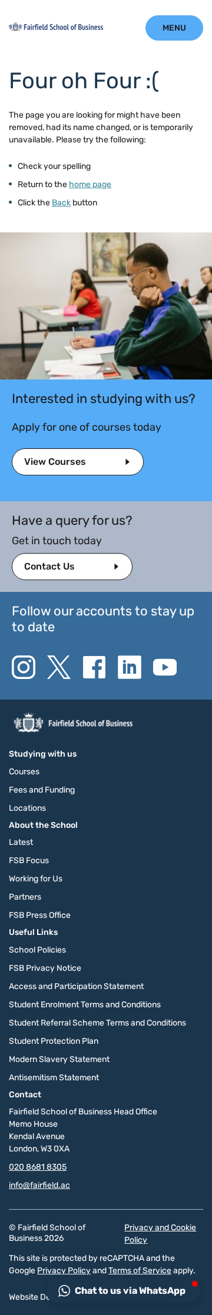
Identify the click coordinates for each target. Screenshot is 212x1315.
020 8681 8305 (38, 1167)
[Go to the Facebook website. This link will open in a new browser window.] (94, 667)
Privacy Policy (64, 1271)
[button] (123, 1291)
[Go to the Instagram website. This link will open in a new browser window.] (23, 667)
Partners (25, 897)
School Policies (37, 950)
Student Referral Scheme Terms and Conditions (97, 1023)
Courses (24, 772)
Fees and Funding (42, 790)
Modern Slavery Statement (59, 1059)
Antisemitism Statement (54, 1078)
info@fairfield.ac (39, 1185)
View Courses (55, 461)
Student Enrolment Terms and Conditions (85, 1005)
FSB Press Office (40, 915)
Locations (27, 808)
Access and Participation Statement (76, 986)
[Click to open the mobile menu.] (174, 28)
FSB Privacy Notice (45, 968)
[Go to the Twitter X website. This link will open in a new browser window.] (59, 667)
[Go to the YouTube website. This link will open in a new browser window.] (165, 667)
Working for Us (35, 879)
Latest (21, 842)
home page (90, 184)
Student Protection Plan (53, 1041)
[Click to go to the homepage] (56, 29)
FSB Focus (29, 860)
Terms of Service (139, 1271)
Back (61, 203)
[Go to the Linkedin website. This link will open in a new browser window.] (129, 667)
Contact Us (49, 566)
